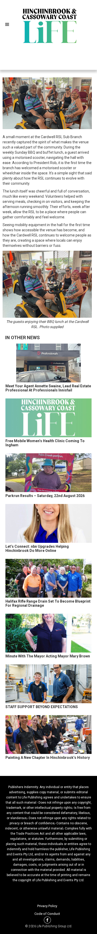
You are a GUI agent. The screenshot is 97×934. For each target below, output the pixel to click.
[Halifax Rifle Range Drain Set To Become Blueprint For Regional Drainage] (48, 578)
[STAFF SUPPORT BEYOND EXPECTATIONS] (48, 683)
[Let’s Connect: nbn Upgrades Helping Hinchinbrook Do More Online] (48, 523)
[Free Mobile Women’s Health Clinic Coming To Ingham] (48, 417)
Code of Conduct (47, 914)
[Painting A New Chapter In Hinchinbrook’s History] (48, 734)
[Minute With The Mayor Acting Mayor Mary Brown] (48, 633)
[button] (9, 24)
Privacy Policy (47, 906)
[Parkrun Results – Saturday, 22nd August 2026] (48, 472)
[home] (48, 26)
